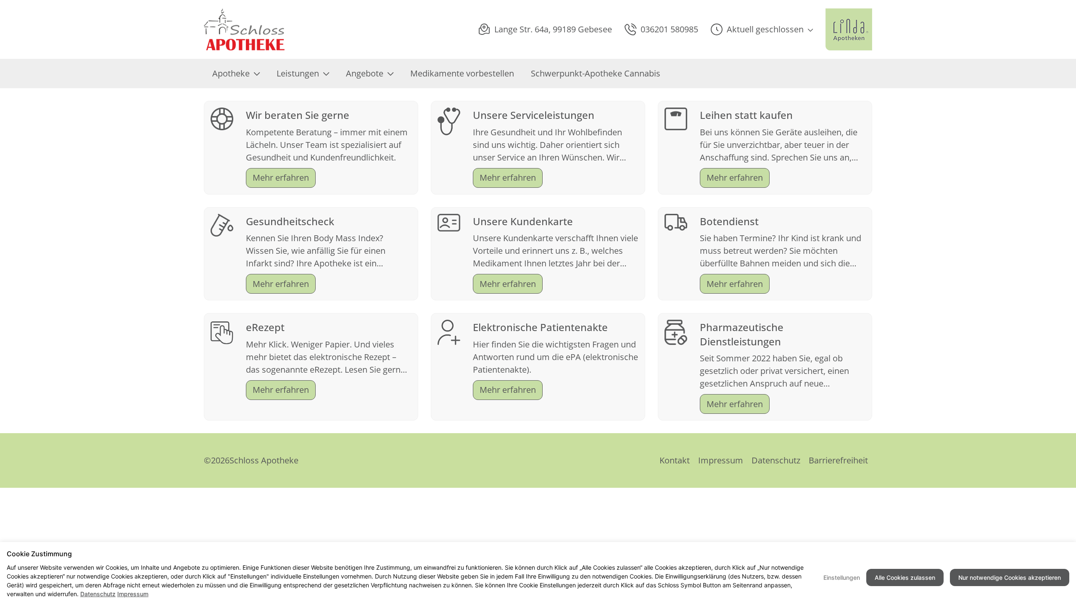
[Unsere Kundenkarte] (449, 221)
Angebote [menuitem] (364, 73)
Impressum (720, 460)
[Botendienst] (676, 221)
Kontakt (674, 460)
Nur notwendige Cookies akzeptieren (1009, 577)
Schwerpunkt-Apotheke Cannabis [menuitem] (595, 73)
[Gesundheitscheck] (222, 224)
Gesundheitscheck (290, 221)
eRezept (265, 327)
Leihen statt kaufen (746, 115)
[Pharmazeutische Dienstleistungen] (676, 331)
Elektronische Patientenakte (540, 327)
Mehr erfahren (281, 177)
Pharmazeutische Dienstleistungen (741, 334)
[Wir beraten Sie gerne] (222, 118)
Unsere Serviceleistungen (533, 115)
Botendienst (729, 221)
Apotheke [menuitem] (231, 73)
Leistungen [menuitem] (298, 73)
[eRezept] (222, 331)
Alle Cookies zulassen (905, 577)
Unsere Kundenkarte (523, 221)
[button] (762, 29)
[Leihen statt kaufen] (676, 118)
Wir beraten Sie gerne (297, 115)
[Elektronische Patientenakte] (449, 331)
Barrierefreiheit (838, 460)
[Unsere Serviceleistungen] (449, 120)
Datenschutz (776, 460)
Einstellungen (841, 577)
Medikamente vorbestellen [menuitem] (462, 73)
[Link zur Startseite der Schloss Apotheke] (247, 29)
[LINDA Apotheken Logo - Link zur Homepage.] (848, 29)
